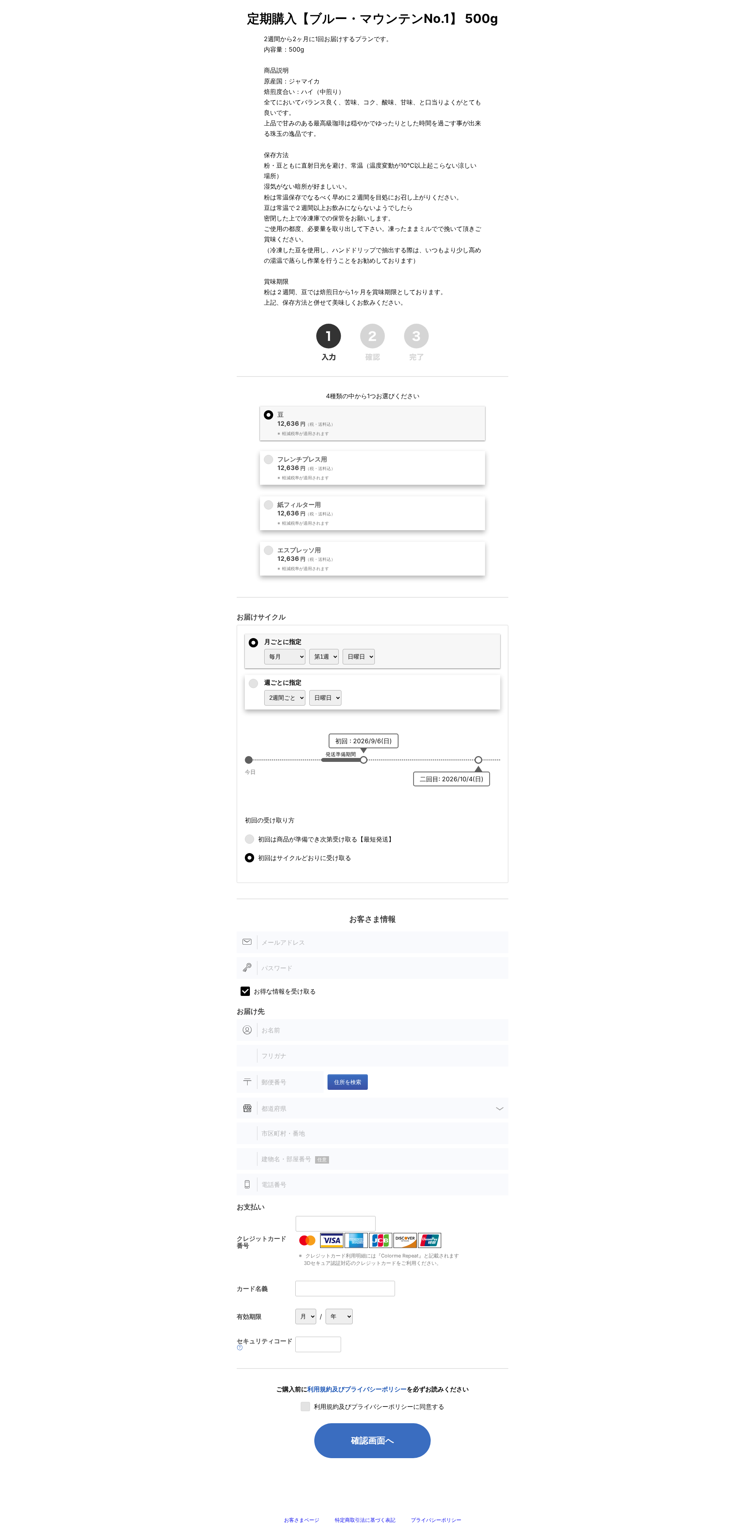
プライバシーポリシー (436, 1520)
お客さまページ (301, 1520)
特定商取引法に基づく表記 (365, 1520)
